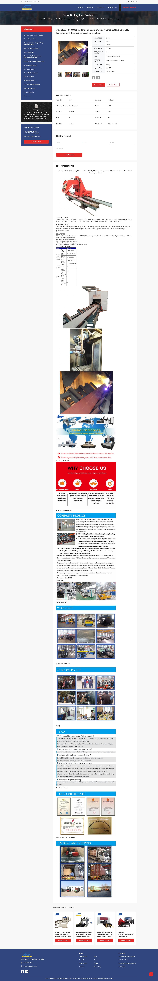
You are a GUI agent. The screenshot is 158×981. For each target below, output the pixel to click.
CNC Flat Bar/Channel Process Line (34, 61)
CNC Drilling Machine (30, 39)
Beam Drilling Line (49, 19)
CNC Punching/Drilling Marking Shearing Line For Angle (32, 56)
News (95, 956)
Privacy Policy (97, 966)
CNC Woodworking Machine (32, 84)
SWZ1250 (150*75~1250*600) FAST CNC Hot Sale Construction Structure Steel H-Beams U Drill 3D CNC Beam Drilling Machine (125, 934)
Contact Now (36, 142)
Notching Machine (29, 80)
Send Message (69, 155)
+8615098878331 (36, 136)
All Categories (121, 966)
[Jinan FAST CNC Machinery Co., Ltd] (27, 7)
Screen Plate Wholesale (31, 73)
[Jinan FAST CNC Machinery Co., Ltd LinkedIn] (129, 2)
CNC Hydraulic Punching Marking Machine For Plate (33, 43)
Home (41, 19)
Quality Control (82, 963)
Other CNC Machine (29, 88)
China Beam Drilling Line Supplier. (54, 978)
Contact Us (82, 966)
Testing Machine (29, 92)
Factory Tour (82, 960)
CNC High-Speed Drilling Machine (33, 35)
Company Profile (83, 956)
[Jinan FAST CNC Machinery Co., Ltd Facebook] (126, 2)
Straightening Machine (30, 65)
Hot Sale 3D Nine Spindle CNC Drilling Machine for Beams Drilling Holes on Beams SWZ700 (104, 934)
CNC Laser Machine (29, 69)
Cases (95, 960)
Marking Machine (29, 76)
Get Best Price (98, 85)
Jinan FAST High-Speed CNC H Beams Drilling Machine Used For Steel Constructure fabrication (63, 934)
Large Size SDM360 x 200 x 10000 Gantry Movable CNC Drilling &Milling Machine (84, 934)
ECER (111, 978)
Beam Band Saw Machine (31, 48)
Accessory (27, 96)
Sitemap (96, 963)
